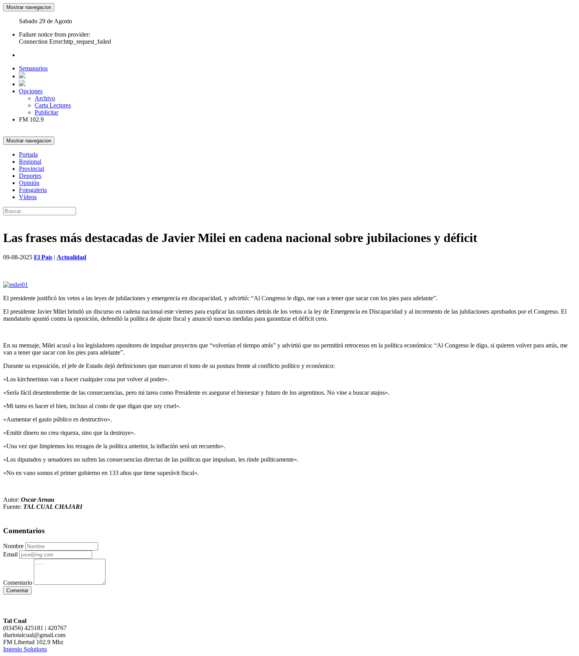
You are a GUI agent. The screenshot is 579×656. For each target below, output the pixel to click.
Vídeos (28, 197)
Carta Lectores (53, 105)
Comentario (17, 582)
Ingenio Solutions (25, 649)
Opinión (29, 182)
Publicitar (46, 112)
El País (43, 257)
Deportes (30, 175)
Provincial (31, 168)
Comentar (17, 590)
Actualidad (71, 257)
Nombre (13, 546)
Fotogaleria (33, 190)
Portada (28, 154)
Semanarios (33, 68)
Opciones (31, 91)
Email (10, 554)
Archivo (45, 98)
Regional (30, 161)
